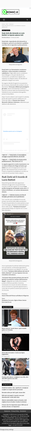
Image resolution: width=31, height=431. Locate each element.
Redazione (7, 411)
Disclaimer (23, 411)
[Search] (27, 19)
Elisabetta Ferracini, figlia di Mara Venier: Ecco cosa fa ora (14, 300)
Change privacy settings (6, 429)
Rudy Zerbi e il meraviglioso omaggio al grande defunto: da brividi (14, 155)
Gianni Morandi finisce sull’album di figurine (15, 294)
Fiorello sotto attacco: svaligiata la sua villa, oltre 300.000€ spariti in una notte (15, 366)
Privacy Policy (15, 411)
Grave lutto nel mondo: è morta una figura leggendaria (15, 342)
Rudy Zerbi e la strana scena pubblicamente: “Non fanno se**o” (14, 160)
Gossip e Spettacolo (6, 30)
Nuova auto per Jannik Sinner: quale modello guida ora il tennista (15, 318)
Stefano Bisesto (6, 37)
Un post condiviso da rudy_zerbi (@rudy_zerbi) (15, 150)
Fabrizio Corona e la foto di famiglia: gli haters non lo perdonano (14, 195)
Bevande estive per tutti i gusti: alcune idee (13, 392)
